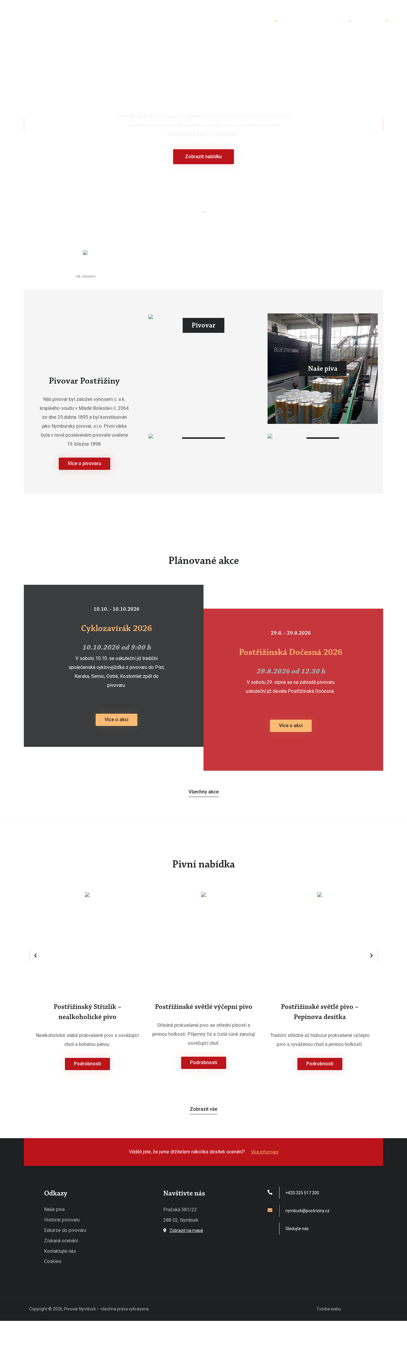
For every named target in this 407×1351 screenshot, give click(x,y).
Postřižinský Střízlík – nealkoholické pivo (87, 1011)
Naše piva (54, 1209)
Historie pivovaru (62, 1220)
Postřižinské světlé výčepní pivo (203, 1006)
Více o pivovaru (84, 463)
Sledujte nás (297, 1228)
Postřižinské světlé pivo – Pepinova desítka (319, 1011)
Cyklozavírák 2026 (116, 628)
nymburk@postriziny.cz (307, 1210)
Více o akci (116, 719)
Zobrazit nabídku (203, 156)
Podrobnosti (87, 1064)
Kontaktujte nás (60, 1251)
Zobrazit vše (203, 1109)
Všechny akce (204, 792)
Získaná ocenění (61, 1241)
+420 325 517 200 (302, 1192)
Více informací (264, 1152)
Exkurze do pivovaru (65, 1230)
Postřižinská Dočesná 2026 (290, 652)
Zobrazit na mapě (186, 1230)
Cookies (52, 1261)
